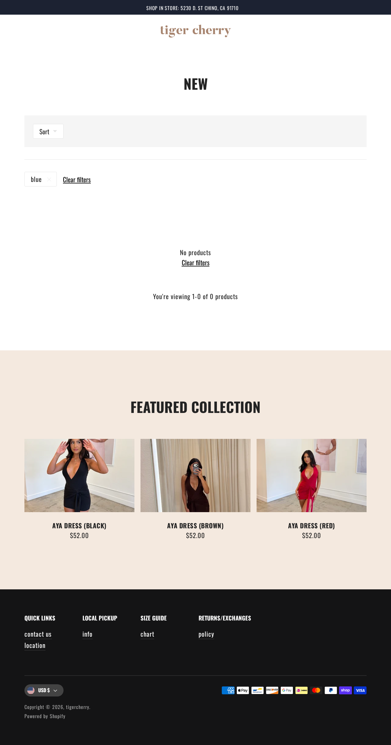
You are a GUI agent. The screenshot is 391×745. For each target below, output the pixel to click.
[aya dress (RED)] (312, 475)
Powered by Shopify (44, 716)
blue (36, 179)
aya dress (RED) (311, 525)
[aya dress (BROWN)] (195, 475)
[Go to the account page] (355, 29)
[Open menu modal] (17, 29)
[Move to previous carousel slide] (18, 475)
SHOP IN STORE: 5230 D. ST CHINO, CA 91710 (192, 8)
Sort (44, 131)
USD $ (44, 690)
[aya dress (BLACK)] (79, 475)
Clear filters (77, 179)
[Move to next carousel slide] (373, 475)
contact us (38, 633)
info (87, 633)
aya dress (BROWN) (195, 525)
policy (206, 633)
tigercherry (78, 707)
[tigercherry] (195, 30)
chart (147, 633)
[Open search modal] (336, 29)
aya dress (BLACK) (79, 525)
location (35, 645)
